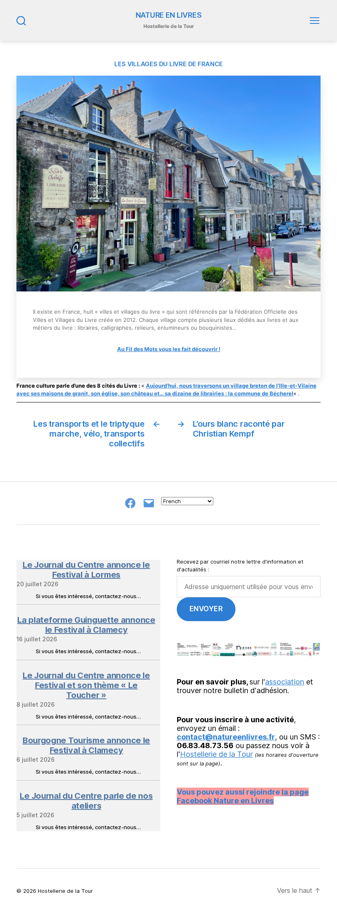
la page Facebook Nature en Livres (243, 796)
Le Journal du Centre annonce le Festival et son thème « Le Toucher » (86, 685)
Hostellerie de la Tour (216, 754)
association (284, 681)
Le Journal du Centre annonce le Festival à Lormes (86, 570)
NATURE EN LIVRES (169, 15)
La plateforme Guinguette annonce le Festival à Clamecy (86, 625)
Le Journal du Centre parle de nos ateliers (86, 801)
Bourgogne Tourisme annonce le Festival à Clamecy (86, 745)
